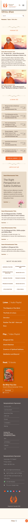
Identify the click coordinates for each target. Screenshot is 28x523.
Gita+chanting (8, 289)
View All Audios (12, 158)
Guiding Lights (7, 406)
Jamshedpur (7, 442)
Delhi (5, 438)
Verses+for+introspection (8, 272)
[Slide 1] (4, 392)
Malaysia (6, 445)
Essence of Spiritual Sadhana (13, 349)
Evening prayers (7, 278)
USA (5, 449)
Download (8, 390)
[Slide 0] (3, 392)
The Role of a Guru (9, 313)
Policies (6, 419)
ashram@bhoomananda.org (13, 469)
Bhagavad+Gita (20, 283)
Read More (6, 202)
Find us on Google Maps (12, 485)
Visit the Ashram (8, 410)
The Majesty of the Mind (11, 308)
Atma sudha (20, 289)
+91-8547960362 (10, 481)
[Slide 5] (8, 392)
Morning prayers (8, 266)
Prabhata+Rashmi (8, 283)
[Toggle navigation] (23, 5)
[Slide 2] (5, 392)
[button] (19, 5)
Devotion (6, 318)
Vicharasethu (7, 422)
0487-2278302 (10, 473)
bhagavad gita (20, 272)
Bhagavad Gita (8, 340)
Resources (4, 19)
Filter (13, 521)
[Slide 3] (6, 392)
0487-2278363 (18, 473)
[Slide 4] (7, 392)
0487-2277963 (7, 475)
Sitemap (6, 426)
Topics (9, 19)
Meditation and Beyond (11, 354)
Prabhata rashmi (20, 278)
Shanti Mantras (8, 345)
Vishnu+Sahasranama (20, 267)
